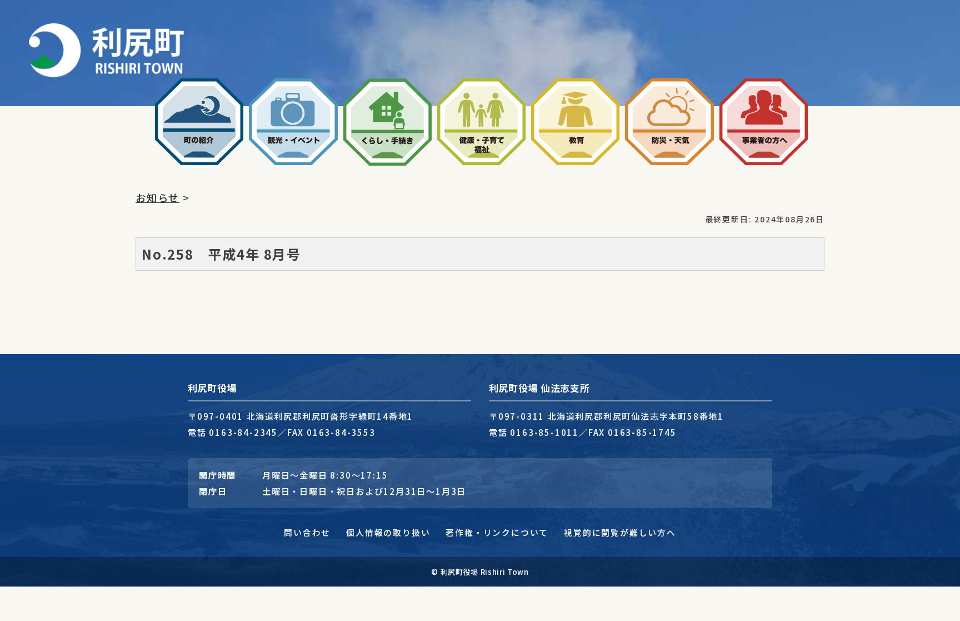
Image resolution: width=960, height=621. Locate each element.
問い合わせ (307, 532)
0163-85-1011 (544, 432)
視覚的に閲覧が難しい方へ (620, 532)
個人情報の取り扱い (388, 532)
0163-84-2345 (243, 432)
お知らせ (157, 197)
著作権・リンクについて (497, 532)
